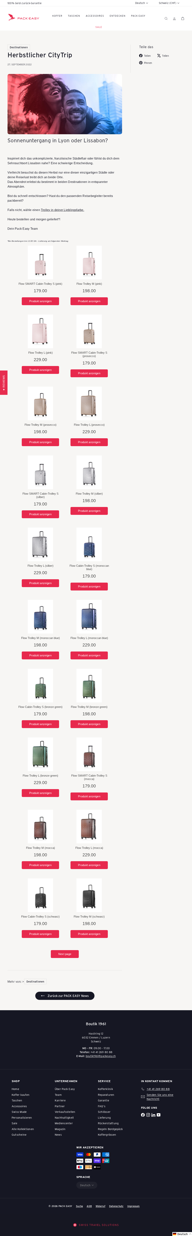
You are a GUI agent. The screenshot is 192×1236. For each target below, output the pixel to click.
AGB (89, 1206)
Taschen (74, 15)
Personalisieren (22, 1117)
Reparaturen (106, 1095)
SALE (98, 26)
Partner (60, 1106)
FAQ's (101, 1106)
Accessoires (95, 15)
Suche (79, 1206)
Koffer (57, 15)
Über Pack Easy (65, 1089)
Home (15, 1089)
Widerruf (100, 1206)
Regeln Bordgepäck (110, 1129)
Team (58, 1095)
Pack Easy (138, 15)
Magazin (60, 1129)
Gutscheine (19, 1134)
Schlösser (104, 1112)
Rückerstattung (108, 1123)
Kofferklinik (105, 1089)
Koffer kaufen (20, 1095)
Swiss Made (19, 1112)
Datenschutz (116, 1206)
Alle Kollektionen (23, 1129)
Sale (14, 1123)
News (58, 1134)
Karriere (60, 1100)
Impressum (133, 1206)
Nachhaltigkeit (64, 1117)
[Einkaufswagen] (182, 18)
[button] (182, 1234)
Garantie (103, 1100)
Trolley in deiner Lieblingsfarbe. (62, 210)
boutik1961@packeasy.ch (101, 1056)
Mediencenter (64, 1123)
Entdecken (117, 15)
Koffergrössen (107, 1134)
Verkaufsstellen (65, 1112)
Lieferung (104, 1117)
